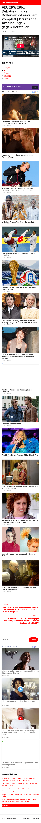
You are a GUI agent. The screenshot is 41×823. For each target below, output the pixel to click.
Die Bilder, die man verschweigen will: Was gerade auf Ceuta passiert (20, 795)
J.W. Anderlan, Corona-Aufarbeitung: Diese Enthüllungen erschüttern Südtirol (19, 784)
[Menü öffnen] (38, 3)
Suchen (33, 640)
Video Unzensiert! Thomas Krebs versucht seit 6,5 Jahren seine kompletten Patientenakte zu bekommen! (19, 800)
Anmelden (5, 805)
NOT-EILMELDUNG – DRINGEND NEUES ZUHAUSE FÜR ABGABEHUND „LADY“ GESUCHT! (20, 779)
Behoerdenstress (10, 3)
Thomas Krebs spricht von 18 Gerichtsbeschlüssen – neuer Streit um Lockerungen (19, 790)
